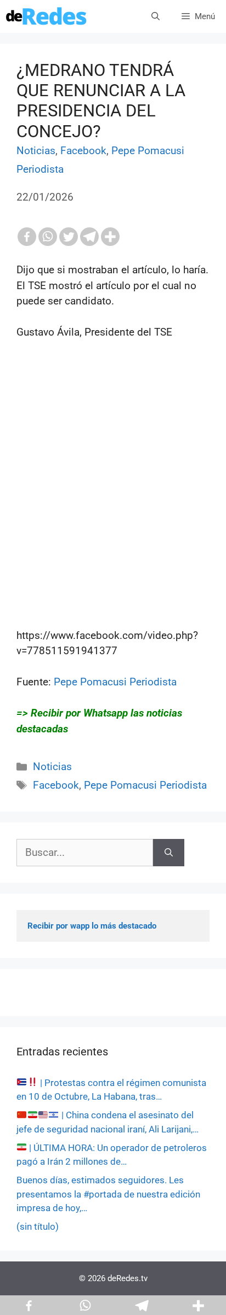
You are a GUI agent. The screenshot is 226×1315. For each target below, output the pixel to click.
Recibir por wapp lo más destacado (91, 926)
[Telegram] (89, 236)
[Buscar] (168, 853)
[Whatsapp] (47, 236)
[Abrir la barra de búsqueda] (155, 16)
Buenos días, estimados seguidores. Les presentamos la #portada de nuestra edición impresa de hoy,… (108, 1194)
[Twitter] (68, 236)
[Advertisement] (113, 499)
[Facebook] (27, 236)
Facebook (83, 150)
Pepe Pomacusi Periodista (115, 682)
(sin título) (37, 1226)
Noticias (35, 150)
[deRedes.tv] (46, 16)
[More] (110, 236)
